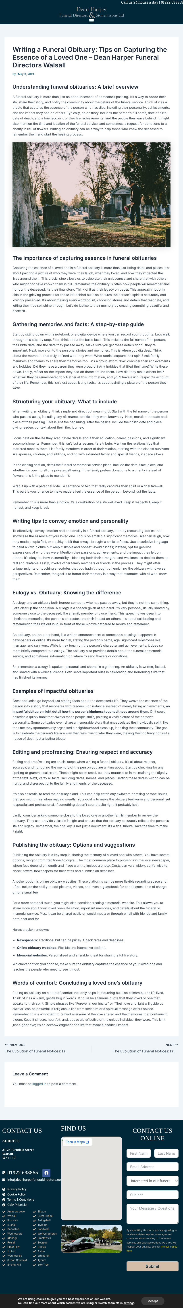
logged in (39, 1084)
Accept (153, 1301)
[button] (91, 20)
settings (129, 1303)
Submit (152, 1266)
